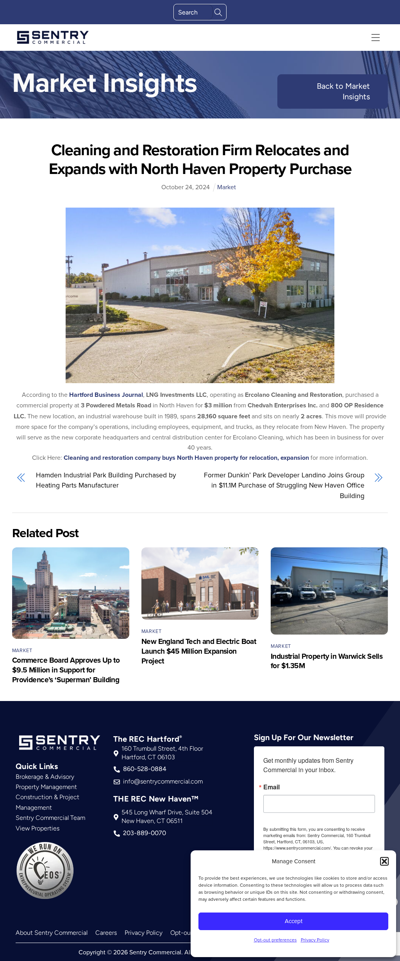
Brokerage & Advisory (45, 776)
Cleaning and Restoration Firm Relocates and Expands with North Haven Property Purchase (200, 159)
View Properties (37, 828)
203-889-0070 (144, 833)
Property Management (46, 787)
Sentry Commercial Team (50, 817)
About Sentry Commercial (52, 932)
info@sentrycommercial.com (163, 781)
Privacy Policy (315, 939)
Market (226, 187)
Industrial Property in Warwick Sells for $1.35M (326, 661)
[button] (384, 861)
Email (271, 787)
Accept (293, 921)
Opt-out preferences (275, 939)
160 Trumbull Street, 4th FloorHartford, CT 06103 (162, 753)
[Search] (218, 11)
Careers (106, 932)
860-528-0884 (144, 769)
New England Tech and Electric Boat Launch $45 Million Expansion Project (198, 651)
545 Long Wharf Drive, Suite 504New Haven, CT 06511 (166, 817)
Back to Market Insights (343, 91)
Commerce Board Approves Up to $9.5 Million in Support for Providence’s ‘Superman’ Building (66, 669)
